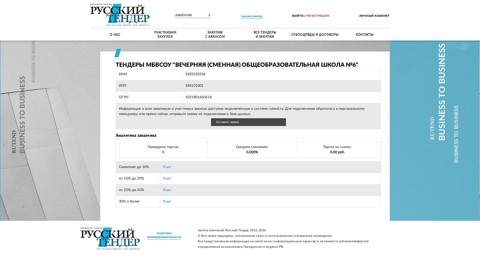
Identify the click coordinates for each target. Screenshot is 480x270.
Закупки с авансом (215, 34)
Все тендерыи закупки (265, 34)
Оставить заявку (227, 122)
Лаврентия (192, 15)
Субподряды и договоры (315, 34)
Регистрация (317, 15)
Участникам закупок (165, 34)
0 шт (167, 167)
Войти (298, 15)
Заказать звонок (251, 17)
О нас (115, 34)
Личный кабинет (374, 15)
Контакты (365, 34)
